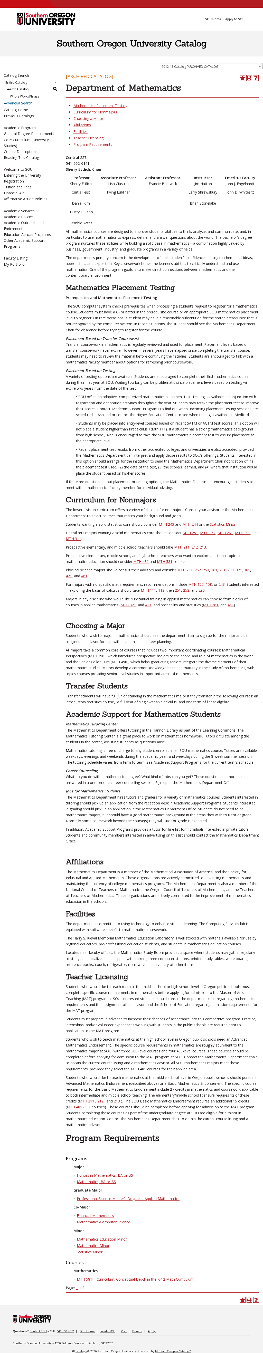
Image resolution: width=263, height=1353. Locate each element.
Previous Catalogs (19, 115)
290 (231, 570)
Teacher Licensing (88, 138)
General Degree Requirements (29, 133)
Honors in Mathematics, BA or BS (105, 1175)
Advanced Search (18, 103)
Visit (124, 1331)
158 (209, 584)
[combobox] (211, 66)
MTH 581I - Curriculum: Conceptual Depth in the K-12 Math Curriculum (135, 1279)
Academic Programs (20, 127)
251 (178, 590)
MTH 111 (148, 590)
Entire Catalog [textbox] (16, 82)
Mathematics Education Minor (102, 1239)
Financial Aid (14, 192)
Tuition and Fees (18, 187)
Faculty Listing (15, 258)
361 (247, 570)
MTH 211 (182, 547)
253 (206, 570)
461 (84, 575)
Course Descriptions (20, 151)
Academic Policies (19, 216)
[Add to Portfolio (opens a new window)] (242, 78)
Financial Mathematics (95, 1215)
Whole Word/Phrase (24, 96)
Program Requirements (92, 144)
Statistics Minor (223, 524)
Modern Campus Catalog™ (173, 1351)
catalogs (81, 1351)
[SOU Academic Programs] (46, 19)
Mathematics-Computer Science (103, 1222)
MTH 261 (225, 532)
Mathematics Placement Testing (100, 105)
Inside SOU (107, 1331)
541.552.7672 (65, 1331)
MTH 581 (164, 561)
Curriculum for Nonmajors (95, 112)
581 (87, 1107)
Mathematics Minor (93, 1245)
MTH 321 (128, 604)
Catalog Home (16, 109)
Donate (137, 1331)
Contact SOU (38, 1331)
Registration (14, 181)
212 (195, 547)
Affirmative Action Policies (25, 198)
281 (222, 570)
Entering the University (22, 175)
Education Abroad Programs (27, 234)
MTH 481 (141, 561)
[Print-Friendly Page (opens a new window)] (249, 78)
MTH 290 (242, 532)
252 (198, 570)
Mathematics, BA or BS (96, 1181)
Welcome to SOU (18, 169)
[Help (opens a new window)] (256, 78)
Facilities (80, 131)
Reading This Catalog (21, 157)
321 (239, 570)
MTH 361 (210, 604)
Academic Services (19, 210)
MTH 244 (190, 524)
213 (203, 547)
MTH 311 (73, 538)
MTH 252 (207, 532)
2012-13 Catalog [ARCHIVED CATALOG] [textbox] (191, 66)
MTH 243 (166, 524)
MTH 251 (190, 532)
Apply (152, 1331)
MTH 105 (196, 584)
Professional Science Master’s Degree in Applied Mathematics (128, 1198)
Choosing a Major (88, 118)
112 (161, 590)
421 (69, 575)
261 (214, 570)
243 (222, 584)
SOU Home (87, 1331)
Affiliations (82, 124)
